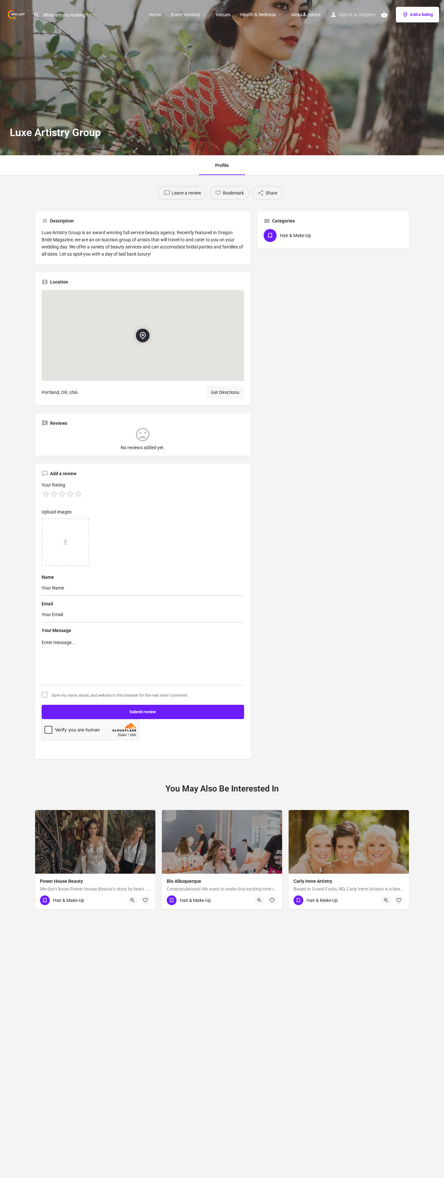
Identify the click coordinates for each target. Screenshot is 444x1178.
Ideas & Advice (305, 14)
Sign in (345, 14)
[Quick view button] (132, 900)
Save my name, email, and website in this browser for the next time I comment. (120, 695)
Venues (222, 14)
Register (367, 14)
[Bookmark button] (145, 900)
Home (155, 14)
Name (48, 577)
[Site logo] (17, 14)
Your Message (56, 630)
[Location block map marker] (143, 335)
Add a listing (421, 14)
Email (47, 603)
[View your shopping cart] (384, 14)
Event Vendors (185, 14)
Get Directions (225, 392)
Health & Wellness (258, 14)
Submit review (142, 711)
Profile (222, 165)
